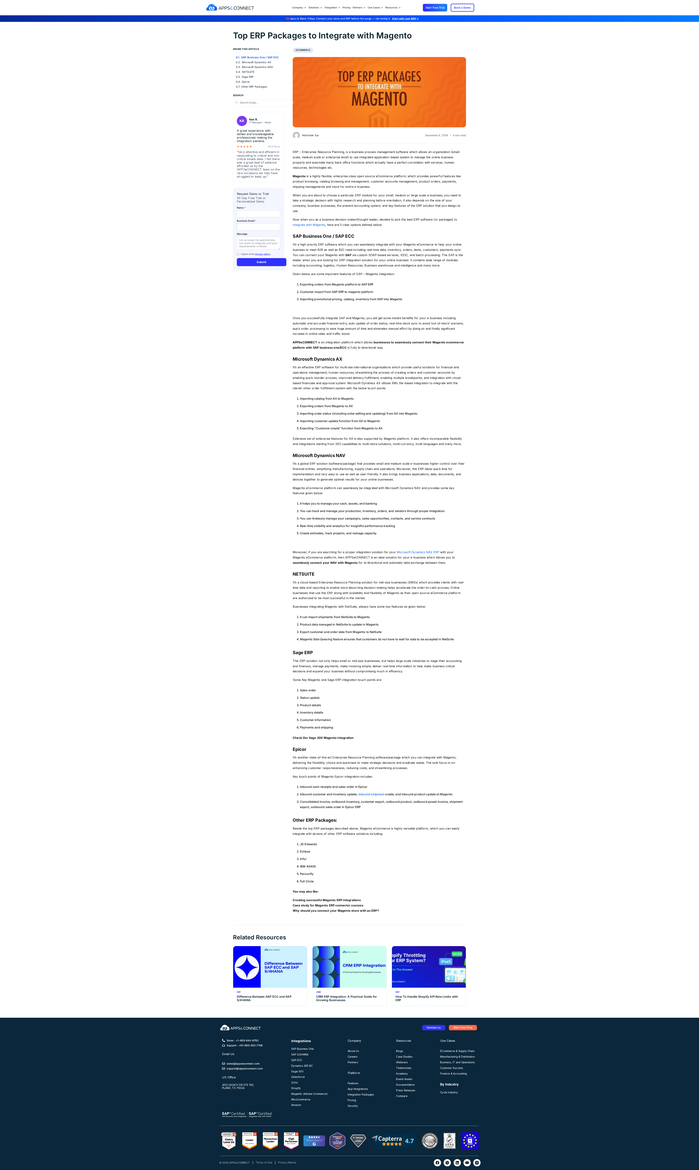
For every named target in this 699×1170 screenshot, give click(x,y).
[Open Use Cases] (382, 7)
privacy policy (262, 254)
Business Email (246, 221)
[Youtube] (467, 1162)
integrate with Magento (309, 225)
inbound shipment (371, 794)
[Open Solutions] (321, 7)
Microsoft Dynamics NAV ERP (418, 552)
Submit (261, 262)
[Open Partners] (364, 7)
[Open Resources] (399, 7)
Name (241, 207)
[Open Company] (305, 7)
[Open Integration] (339, 7)
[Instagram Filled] (477, 1162)
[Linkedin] (457, 1162)
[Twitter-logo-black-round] (447, 1162)
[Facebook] (437, 1162)
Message (242, 234)
